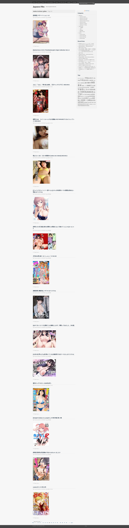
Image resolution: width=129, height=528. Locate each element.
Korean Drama (82, 34)
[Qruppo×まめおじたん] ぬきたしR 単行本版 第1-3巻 (47, 418)
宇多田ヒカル (83, 89)
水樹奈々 (84, 100)
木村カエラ (83, 96)
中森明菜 (91, 80)
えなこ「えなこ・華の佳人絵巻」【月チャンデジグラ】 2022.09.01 (51, 84)
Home (34, 2)
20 (40, 522)
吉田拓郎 (80, 87)
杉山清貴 (87, 96)
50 (60, 522)
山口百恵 (85, 94)
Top (86, 526)
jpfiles (39, 17)
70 (64, 522)
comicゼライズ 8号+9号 (39, 487)
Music (43, 2)
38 (57, 522)
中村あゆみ (84, 80)
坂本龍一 (88, 87)
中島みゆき (89, 78)
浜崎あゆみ (91, 100)
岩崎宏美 (89, 94)
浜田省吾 (81, 102)
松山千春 (81, 98)
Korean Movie (82, 38)
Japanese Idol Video (83, 19)
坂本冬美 (84, 87)
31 (43, 522)
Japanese (80, 15)
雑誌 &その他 (50, 86)
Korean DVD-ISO (83, 35)
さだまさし (82, 78)
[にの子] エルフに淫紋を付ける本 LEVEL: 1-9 (87, 66)
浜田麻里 (86, 102)
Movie (39, 2)
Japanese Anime (83, 16)
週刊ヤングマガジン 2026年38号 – (42, 383)
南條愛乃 (89, 85)
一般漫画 (68, 2)
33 (47, 522)
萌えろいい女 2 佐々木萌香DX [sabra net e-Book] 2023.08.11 (50, 155)
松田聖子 (86, 98)
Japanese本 (81, 26)
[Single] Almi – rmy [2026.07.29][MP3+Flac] (86, 59)
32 (45, 522)
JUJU (79, 78)
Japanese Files (38, 6)
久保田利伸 (82, 82)
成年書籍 (74, 2)
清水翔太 (90, 102)
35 (51, 522)
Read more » (36, 46)
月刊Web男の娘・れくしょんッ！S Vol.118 (44, 256)
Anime (57, 2)
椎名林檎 (90, 98)
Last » (72, 522)
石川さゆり (86, 104)
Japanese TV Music (83, 23)
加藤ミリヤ (84, 85)
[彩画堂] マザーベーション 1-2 (41, 15)
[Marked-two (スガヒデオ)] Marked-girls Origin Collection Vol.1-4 (51, 50)
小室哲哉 (83, 92)
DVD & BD (62, 2)
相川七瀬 (94, 102)
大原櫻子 (92, 87)
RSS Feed (87, 10)
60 (62, 522)
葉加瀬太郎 (83, 105)
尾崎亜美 (90, 92)
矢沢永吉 (80, 104)
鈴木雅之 (87, 105)
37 (55, 522)
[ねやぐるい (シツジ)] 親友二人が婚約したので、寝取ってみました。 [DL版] (53, 325)
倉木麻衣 (88, 83)
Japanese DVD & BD (83, 18)
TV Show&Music (50, 2)
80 (66, 522)
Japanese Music (83, 22)
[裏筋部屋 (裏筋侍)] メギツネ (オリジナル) (44, 290)
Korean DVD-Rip (83, 37)
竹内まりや (92, 104)
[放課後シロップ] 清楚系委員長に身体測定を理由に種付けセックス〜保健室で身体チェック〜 (87, 69)
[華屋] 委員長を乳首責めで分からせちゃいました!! (46, 452)
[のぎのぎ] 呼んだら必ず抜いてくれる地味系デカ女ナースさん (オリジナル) (53, 354)
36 (53, 522)
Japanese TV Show (83, 24)
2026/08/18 (44, 17)
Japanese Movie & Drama (84, 20)
